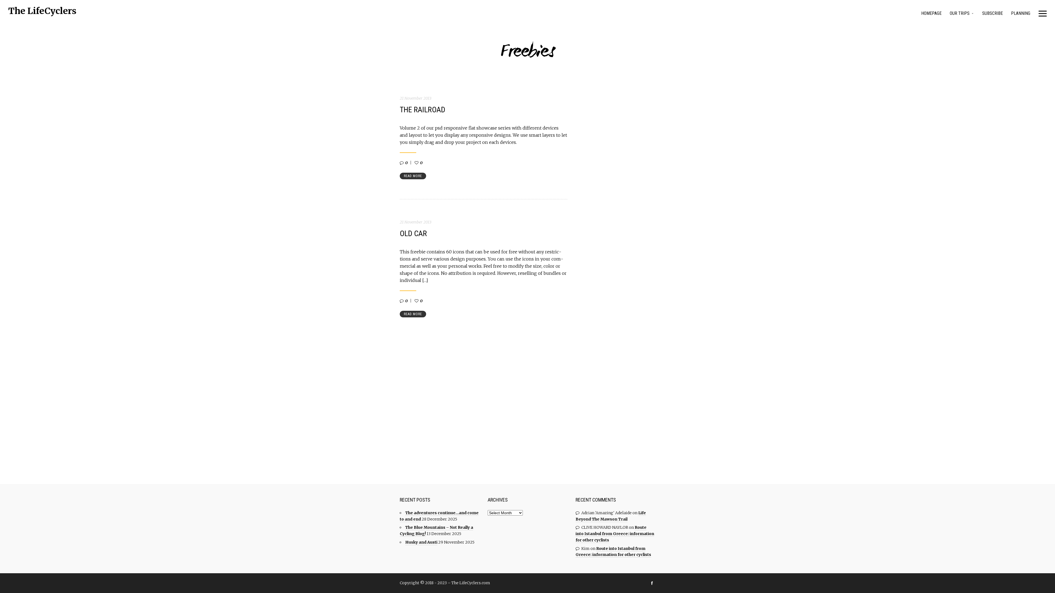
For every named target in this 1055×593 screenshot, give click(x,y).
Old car (413, 233)
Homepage (931, 13)
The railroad (422, 109)
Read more (413, 176)
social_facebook (652, 583)
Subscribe (992, 13)
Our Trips (960, 13)
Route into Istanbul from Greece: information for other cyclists (615, 533)
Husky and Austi (421, 542)
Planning (1020, 13)
